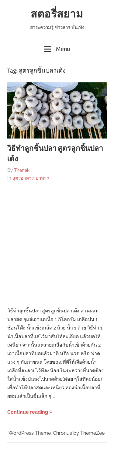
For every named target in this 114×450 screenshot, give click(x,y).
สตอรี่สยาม (57, 14)
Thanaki (22, 170)
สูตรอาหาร (23, 178)
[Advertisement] (57, 244)
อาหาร (42, 178)
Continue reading (27, 412)
